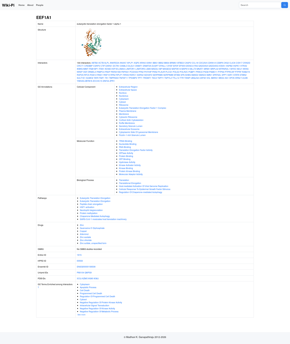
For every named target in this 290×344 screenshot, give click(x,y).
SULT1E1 (81, 77)
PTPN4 (221, 71)
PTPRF (238, 71)
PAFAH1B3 (116, 71)
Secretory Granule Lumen (130, 126)
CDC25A (203, 62)
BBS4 (166, 62)
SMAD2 (194, 74)
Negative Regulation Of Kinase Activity (97, 308)
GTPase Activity (126, 153)
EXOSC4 (190, 65)
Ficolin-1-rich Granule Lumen (132, 135)
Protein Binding (126, 156)
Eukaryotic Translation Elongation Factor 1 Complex (142, 107)
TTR (182, 77)
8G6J (96, 278)
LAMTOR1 (130, 68)
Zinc (82, 225)
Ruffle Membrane (127, 122)
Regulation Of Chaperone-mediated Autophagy (140, 192)
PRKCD (199, 71)
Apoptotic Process (88, 287)
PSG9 (206, 71)
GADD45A (203, 65)
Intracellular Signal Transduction (94, 305)
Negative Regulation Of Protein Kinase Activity (101, 302)
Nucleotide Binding (127, 143)
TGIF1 (101, 77)
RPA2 (113, 74)
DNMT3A (147, 65)
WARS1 (214, 77)
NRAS (246, 68)
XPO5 (232, 77)
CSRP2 (96, 65)
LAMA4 (121, 68)
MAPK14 (185, 68)
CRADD (246, 62)
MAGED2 (167, 68)
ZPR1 (112, 80)
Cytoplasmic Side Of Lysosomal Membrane (138, 132)
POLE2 (176, 71)
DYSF (170, 65)
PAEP (107, 71)
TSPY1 (160, 77)
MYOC (233, 68)
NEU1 (239, 68)
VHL (208, 77)
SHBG (188, 74)
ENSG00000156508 (86, 266)
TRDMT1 (147, 77)
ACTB (101, 62)
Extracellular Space (128, 89)
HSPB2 (229, 65)
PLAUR (161, 71)
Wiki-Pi (8, 5)
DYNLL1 (163, 65)
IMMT (85, 68)
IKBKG (80, 68)
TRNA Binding (125, 140)
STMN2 (243, 74)
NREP (80, 71)
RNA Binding (125, 146)
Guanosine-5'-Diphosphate (92, 228)
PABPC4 (101, 71)
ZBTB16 (88, 80)
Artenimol (84, 234)
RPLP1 (119, 74)
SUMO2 (89, 77)
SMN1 (209, 74)
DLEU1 (131, 65)
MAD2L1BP (156, 68)
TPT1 (140, 77)
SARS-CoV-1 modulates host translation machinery (103, 219)
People (39, 5)
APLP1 (130, 62)
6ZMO (85, 278)
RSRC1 (132, 74)
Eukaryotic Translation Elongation (95, 197)
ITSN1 (101, 68)
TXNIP (187, 77)
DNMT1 (138, 65)
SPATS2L (217, 74)
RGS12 (93, 74)
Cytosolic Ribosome (128, 116)
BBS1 (155, 62)
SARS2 (140, 74)
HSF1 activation (87, 207)
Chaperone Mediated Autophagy (95, 216)
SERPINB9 (168, 74)
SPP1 (224, 74)
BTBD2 (180, 62)
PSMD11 (213, 71)
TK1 (107, 77)
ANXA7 (123, 62)
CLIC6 (232, 62)
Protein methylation (89, 213)
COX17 (239, 62)
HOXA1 (222, 65)
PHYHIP (148, 71)
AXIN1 (149, 62)
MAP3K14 (176, 68)
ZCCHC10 (97, 80)
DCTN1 (116, 65)
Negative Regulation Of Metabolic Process (99, 311)
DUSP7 (155, 65)
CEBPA (219, 62)
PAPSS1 (125, 71)
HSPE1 (236, 65)
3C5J (79, 278)
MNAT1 (200, 68)
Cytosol (122, 101)
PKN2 (155, 71)
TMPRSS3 (114, 77)
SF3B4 (177, 74)
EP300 (182, 65)
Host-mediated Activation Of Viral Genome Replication (143, 186)
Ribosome (123, 104)
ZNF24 (106, 80)
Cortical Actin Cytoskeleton (131, 119)
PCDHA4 (134, 71)
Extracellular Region (128, 86)
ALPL (106, 62)
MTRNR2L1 (224, 68)
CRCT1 (80, 65)
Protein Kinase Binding (129, 171)
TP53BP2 (132, 77)
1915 (79, 254)
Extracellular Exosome (129, 129)
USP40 (202, 77)
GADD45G (213, 65)
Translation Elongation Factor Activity (136, 150)
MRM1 (207, 68)
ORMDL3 (92, 71)
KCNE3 (108, 68)
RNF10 (106, 74)
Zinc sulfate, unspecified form (93, 243)
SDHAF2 (148, 74)
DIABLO (124, 65)
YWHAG (80, 80)
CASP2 (187, 62)
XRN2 (238, 77)
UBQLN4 (195, 77)
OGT (85, 71)
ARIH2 (143, 62)
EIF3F (175, 65)
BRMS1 (173, 62)
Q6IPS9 (88, 272)
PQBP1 (191, 71)
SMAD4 (202, 74)
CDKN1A (211, 62)
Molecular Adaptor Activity (131, 174)
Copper (83, 231)
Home (21, 5)
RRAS (126, 74)
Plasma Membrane (127, 110)
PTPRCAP (229, 71)
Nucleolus (123, 95)
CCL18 (195, 62)
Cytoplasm (124, 98)
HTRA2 (243, 65)
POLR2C (184, 71)
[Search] (284, 5)
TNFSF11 (123, 77)
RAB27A (246, 71)
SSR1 (230, 74)
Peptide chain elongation (91, 204)
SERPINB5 (158, 74)
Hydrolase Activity (127, 162)
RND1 (100, 74)
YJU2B (244, 77)
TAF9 (96, 77)
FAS (196, 65)
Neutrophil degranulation (91, 210)
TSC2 (154, 77)
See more (81, 314)
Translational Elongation (130, 183)
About (30, 5)
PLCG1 (168, 71)
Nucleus (123, 92)
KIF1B (115, 68)
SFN (183, 74)
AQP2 (136, 62)
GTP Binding (124, 159)
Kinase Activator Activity (130, 165)
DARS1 (108, 65)
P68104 (80, 272)
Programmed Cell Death (91, 293)
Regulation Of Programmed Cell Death (97, 296)
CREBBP (88, 65)
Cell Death (85, 290)
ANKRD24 (114, 62)
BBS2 (161, 62)
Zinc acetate (85, 237)
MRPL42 (214, 68)
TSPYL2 (168, 77)
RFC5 (86, 74)
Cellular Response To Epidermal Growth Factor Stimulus (144, 189)
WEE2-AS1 (224, 77)
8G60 (90, 278)
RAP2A (80, 74)
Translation (124, 180)
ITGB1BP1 (93, 68)
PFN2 (141, 71)
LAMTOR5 (140, 68)
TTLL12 (175, 77)
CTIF (103, 65)
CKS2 (226, 62)
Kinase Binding (126, 168)
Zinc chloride (86, 240)
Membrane (124, 113)
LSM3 (148, 68)
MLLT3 (193, 68)
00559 (80, 260)
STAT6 (236, 74)
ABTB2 (94, 62)
